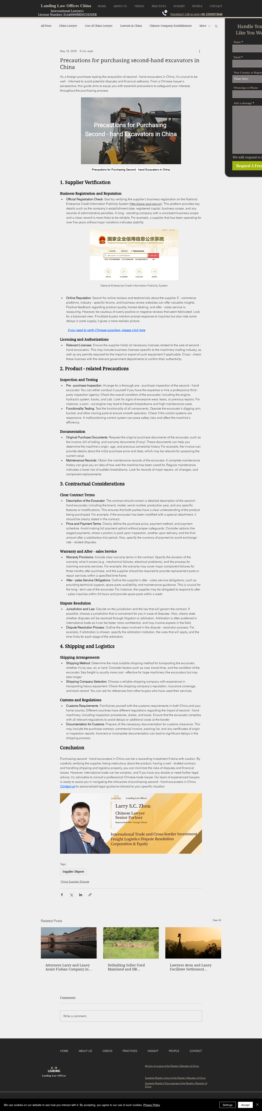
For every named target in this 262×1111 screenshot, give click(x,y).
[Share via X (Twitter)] (71, 895)
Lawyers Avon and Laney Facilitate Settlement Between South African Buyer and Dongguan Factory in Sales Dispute (191, 967)
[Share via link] (90, 895)
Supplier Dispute (73, 871)
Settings (227, 1105)
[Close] (257, 1105)
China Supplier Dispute (75, 881)
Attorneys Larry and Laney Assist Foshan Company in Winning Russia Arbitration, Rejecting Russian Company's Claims (67, 967)
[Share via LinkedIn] (80, 895)
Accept (245, 1105)
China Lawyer (68, 25)
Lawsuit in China (131, 25)
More (202, 25)
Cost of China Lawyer (99, 25)
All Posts (46, 25)
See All (217, 920)
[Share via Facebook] (62, 895)
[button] (216, 25)
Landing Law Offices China (66, 5)
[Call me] (164, 13)
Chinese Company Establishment (171, 25)
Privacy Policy (151, 1105)
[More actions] (199, 51)
